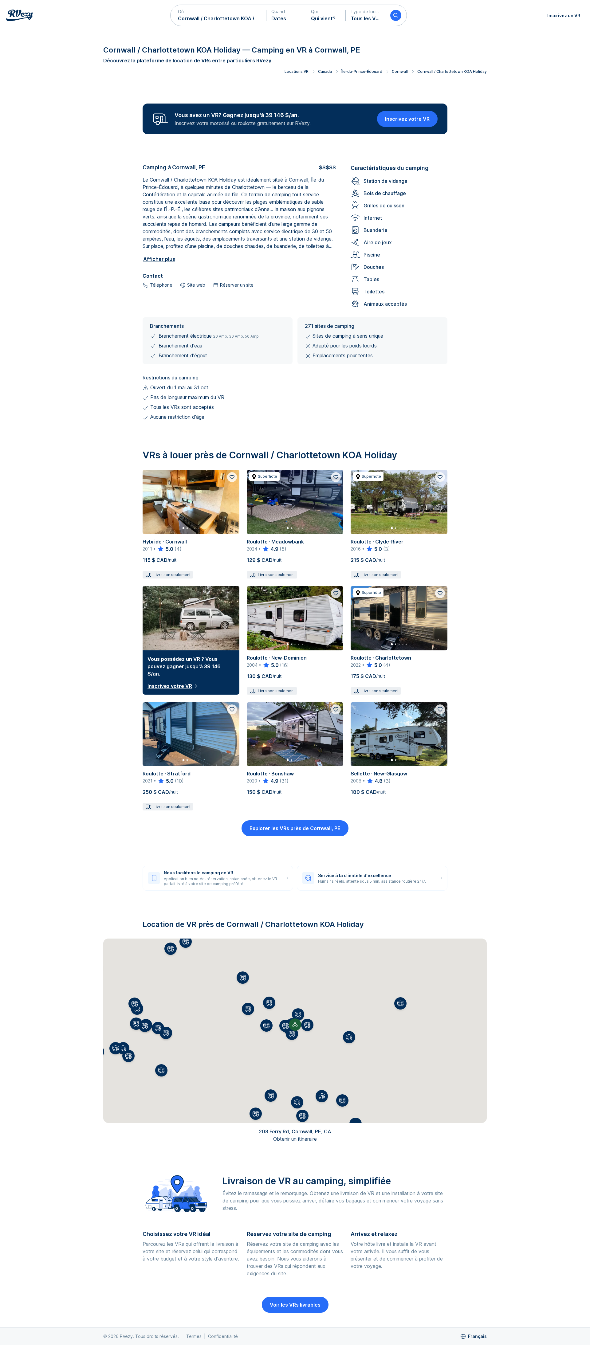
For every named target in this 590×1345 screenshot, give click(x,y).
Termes (194, 1336)
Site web (196, 285)
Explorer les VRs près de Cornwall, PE (295, 828)
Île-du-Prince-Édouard (361, 71)
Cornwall (400, 71)
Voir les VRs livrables (295, 1305)
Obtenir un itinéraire (295, 1139)
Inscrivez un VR (563, 15)
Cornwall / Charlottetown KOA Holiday (452, 71)
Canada (325, 71)
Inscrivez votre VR (407, 119)
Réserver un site (237, 285)
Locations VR (297, 71)
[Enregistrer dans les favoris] (232, 477)
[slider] (165, 549)
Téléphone (161, 285)
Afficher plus (159, 259)
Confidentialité (223, 1336)
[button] (218, 15)
